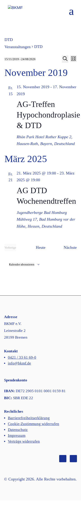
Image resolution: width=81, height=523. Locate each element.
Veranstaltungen (17, 47)
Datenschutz (18, 430)
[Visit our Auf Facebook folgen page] (62, 458)
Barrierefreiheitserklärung (29, 418)
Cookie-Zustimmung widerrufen (33, 424)
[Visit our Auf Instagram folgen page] (73, 458)
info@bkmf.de (19, 363)
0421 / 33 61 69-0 (22, 357)
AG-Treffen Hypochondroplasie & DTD (48, 115)
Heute (40, 247)
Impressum (16, 435)
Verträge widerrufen (24, 441)
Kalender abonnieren (21, 264)
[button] (71, 13)
